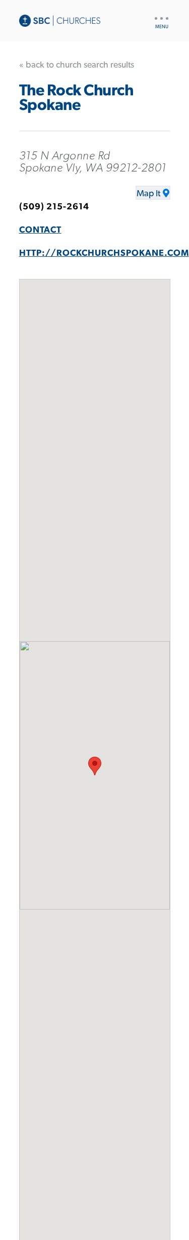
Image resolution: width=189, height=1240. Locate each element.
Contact (40, 230)
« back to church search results (76, 65)
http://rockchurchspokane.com (104, 253)
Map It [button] (148, 193)
